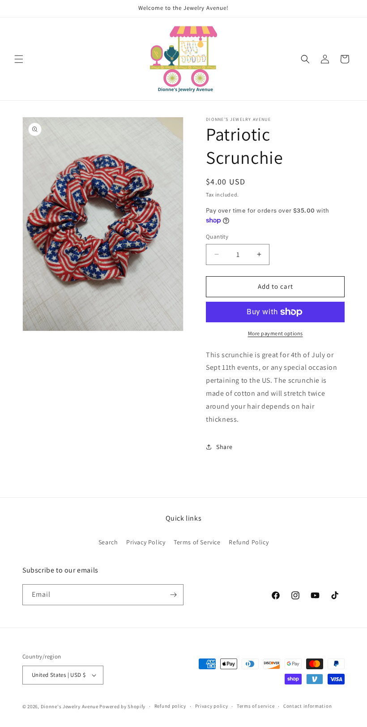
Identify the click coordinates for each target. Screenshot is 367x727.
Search (108, 542)
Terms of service (255, 706)
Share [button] (224, 447)
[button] (19, 59)
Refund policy (170, 706)
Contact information (307, 706)
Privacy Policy (145, 542)
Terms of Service (197, 542)
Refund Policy (249, 542)
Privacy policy (211, 706)
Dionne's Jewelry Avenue (69, 706)
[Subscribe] (173, 594)
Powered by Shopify (122, 706)
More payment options (275, 333)
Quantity (217, 236)
